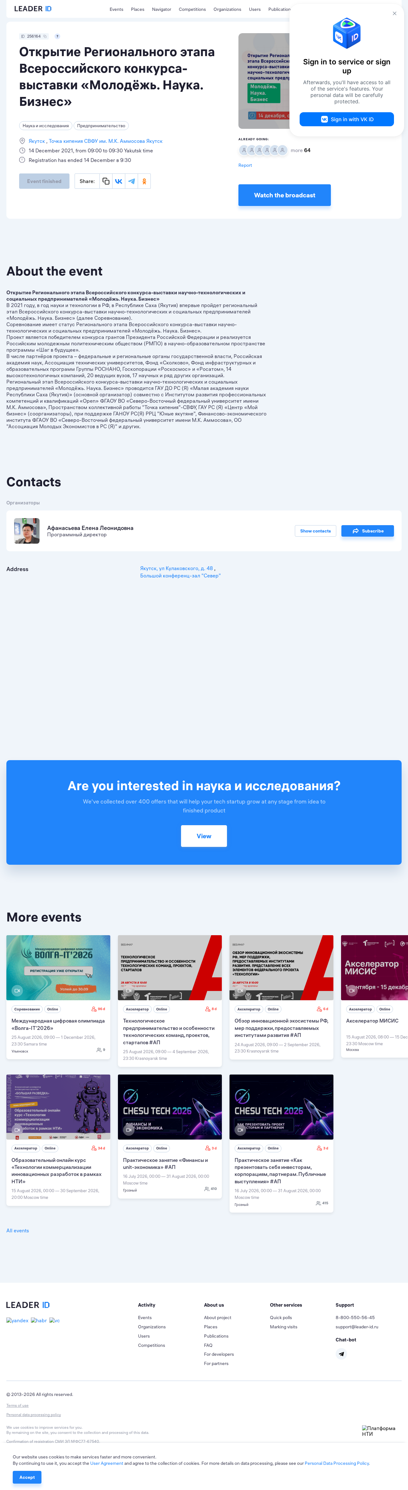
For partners (216, 1363)
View (204, 836)
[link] (58, 997)
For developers (219, 1354)
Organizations (227, 9)
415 (325, 1203)
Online (52, 1009)
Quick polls (281, 1317)
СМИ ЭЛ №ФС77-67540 (77, 1441)
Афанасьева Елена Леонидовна (90, 528)
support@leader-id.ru (357, 1327)
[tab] (171, 1305)
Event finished (44, 181)
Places (137, 9)
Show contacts (315, 531)
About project (217, 1317)
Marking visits (283, 1327)
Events (116, 9)
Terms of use (17, 1405)
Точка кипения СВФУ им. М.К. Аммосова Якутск (105, 141)
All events (17, 1230)
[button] (171, 1305)
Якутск (37, 141)
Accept (27, 1477)
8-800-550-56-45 (355, 1317)
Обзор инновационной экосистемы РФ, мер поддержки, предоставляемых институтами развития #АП (281, 1027)
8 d (214, 1009)
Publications (280, 9)
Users (255, 9)
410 (214, 1188)
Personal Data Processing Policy (337, 1463)
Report (245, 165)
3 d (214, 1148)
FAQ (208, 1345)
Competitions (192, 9)
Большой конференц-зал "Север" (180, 575)
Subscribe (373, 531)
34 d (101, 1148)
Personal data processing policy (33, 1414)
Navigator (161, 9)
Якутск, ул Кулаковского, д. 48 (177, 568)
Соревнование (27, 1009)
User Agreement (106, 1463)
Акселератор (137, 1009)
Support (345, 1305)
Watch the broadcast (284, 195)
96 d (101, 1009)
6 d (325, 1009)
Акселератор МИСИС (372, 1020)
